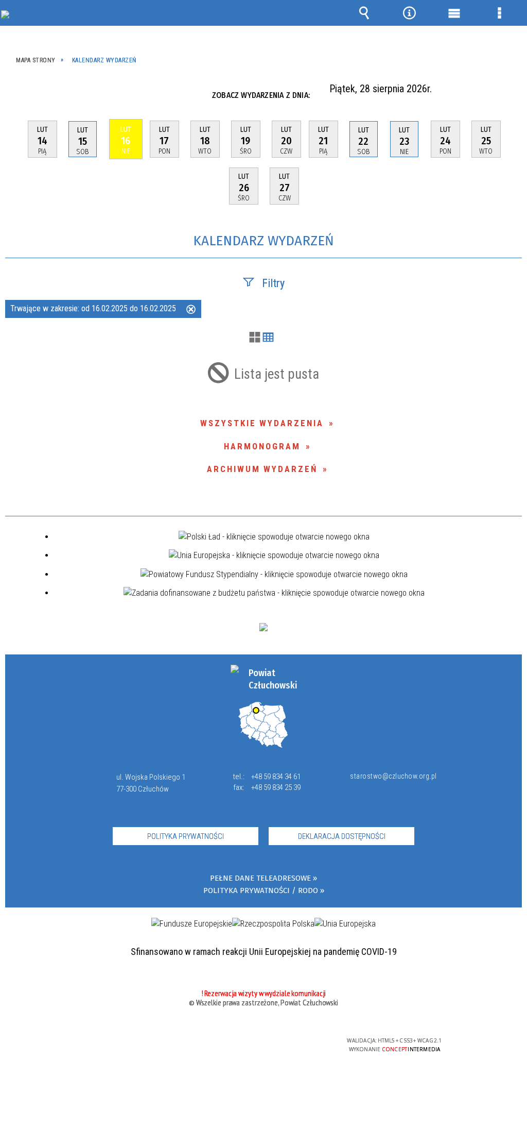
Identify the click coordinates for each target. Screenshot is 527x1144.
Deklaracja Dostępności (341, 836)
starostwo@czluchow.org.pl (391, 776)
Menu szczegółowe (499, 13)
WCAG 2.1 (293, 1044)
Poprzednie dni (19, 95)
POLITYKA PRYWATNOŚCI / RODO (260, 891)
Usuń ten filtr (191, 310)
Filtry (273, 283)
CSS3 (261, 1044)
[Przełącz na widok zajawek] (255, 338)
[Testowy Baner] (263, 627)
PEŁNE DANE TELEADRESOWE (260, 878)
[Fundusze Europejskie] (191, 924)
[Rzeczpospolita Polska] (273, 924)
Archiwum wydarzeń (262, 469)
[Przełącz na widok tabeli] (268, 338)
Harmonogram (262, 446)
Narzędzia (409, 13)
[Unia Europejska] (345, 924)
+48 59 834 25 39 (276, 787)
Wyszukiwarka (364, 13)
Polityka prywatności (185, 836)
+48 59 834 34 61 (276, 776)
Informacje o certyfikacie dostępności (131, 1047)
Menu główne (454, 13)
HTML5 (245, 1044)
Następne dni (511, 95)
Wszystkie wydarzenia (262, 423)
